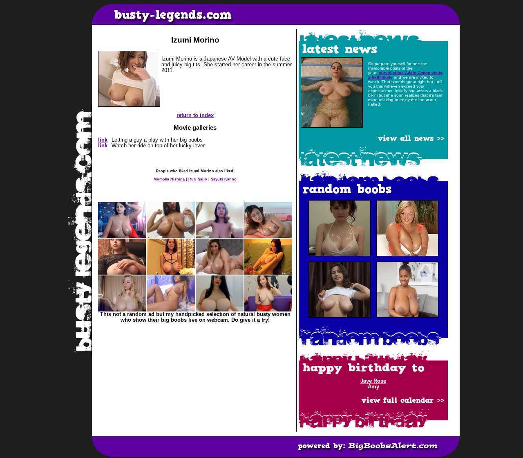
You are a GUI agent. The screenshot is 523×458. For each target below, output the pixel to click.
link (102, 140)
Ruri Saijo (197, 179)
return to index (195, 115)
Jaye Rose (373, 381)
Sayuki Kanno (224, 179)
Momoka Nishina (169, 179)
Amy (373, 387)
